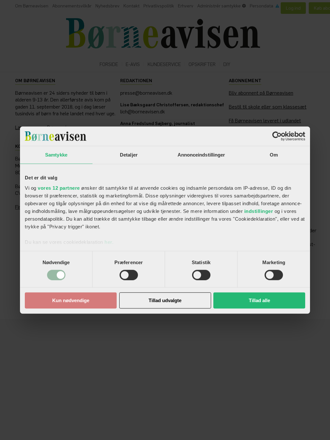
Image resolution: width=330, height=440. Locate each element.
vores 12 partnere (59, 187)
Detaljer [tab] (129, 155)
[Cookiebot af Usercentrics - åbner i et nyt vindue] (277, 136)
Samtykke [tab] (56, 155)
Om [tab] (274, 155)
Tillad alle (259, 300)
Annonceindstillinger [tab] (201, 155)
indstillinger (258, 211)
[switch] (129, 275)
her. (108, 241)
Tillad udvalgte (165, 300)
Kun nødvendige (70, 300)
